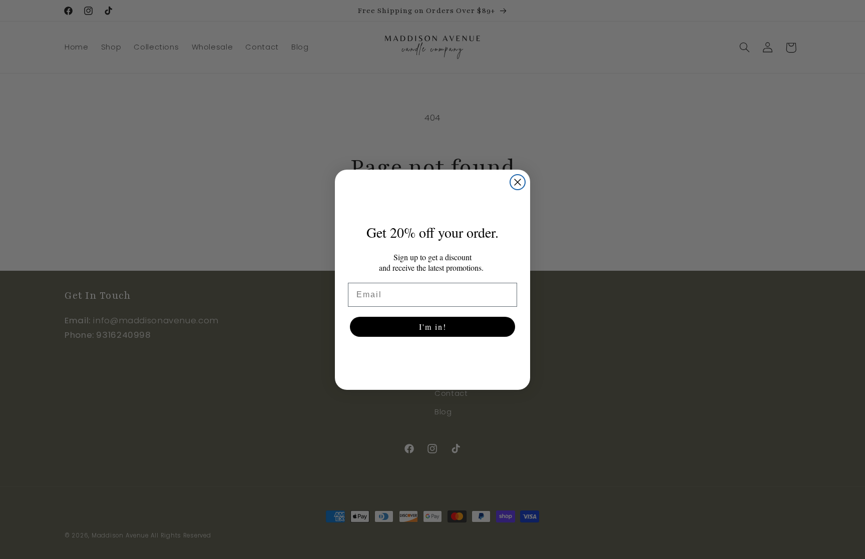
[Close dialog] (517, 182)
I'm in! (433, 326)
